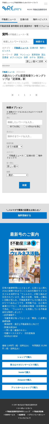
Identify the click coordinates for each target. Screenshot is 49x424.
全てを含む (14, 126)
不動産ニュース (9, 19)
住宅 (21, 26)
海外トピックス (40, 19)
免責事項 (21, 415)
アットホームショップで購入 (24, 387)
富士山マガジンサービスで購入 (24, 365)
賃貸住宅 (41, 57)
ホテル (33, 57)
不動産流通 (5, 26)
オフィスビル (16, 57)
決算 (26, 57)
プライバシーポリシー (36, 415)
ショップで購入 (24, 357)
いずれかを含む (33, 126)
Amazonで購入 (25, 380)
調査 (16, 55)
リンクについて (25, 418)
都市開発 (15, 26)
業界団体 (36, 55)
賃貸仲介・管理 (31, 26)
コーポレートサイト (24, 408)
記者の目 (24, 19)
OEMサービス (9, 415)
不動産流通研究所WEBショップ (18, 411)
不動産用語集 (38, 411)
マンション (25, 55)
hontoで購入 (24, 372)
